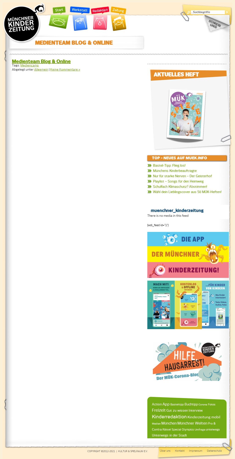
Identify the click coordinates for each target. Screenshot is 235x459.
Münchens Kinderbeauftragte (175, 171)
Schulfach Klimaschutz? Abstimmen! (180, 186)
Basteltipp (177, 404)
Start (59, 18)
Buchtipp (191, 404)
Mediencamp (29, 65)
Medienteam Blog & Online (41, 61)
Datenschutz (214, 450)
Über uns (165, 450)
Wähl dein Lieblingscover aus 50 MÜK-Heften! (187, 192)
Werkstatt (79, 18)
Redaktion (100, 18)
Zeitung (118, 18)
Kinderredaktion (169, 416)
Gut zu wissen (177, 410)
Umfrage (200, 429)
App (166, 404)
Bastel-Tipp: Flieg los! (169, 165)
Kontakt (180, 450)
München (169, 423)
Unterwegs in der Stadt (169, 435)
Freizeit (159, 410)
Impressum (195, 450)
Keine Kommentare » (65, 69)
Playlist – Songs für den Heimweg (178, 181)
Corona (203, 404)
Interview (196, 410)
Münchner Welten (192, 423)
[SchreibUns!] (216, 24)
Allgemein (41, 69)
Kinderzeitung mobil (203, 417)
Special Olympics (183, 429)
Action (157, 404)
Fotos (211, 404)
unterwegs (213, 429)
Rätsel (166, 429)
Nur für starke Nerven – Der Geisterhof (182, 176)
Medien (156, 423)
